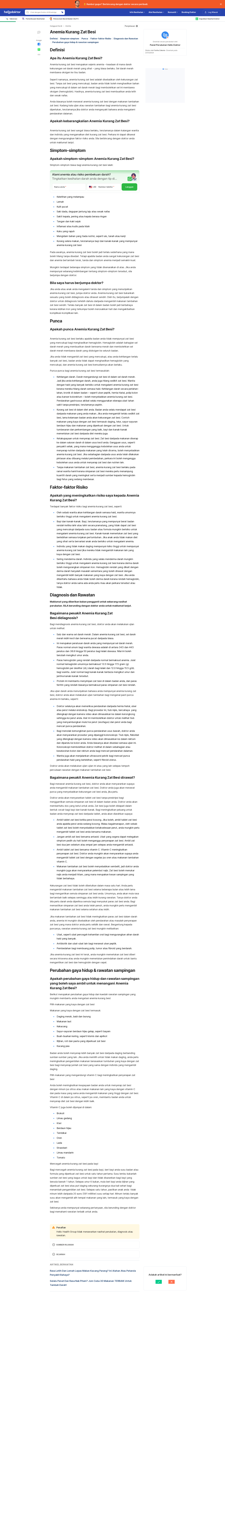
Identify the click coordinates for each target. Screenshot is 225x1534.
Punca (85, 38)
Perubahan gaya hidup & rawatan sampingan (75, 42)
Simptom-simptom (69, 38)
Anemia (68, 26)
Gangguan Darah (56, 26)
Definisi (54, 38)
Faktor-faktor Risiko (100, 38)
